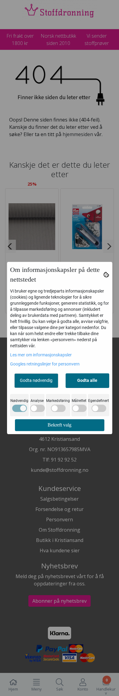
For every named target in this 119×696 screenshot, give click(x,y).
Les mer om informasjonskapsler (41, 354)
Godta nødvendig (36, 380)
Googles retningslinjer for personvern (45, 364)
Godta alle (87, 380)
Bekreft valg (59, 424)
